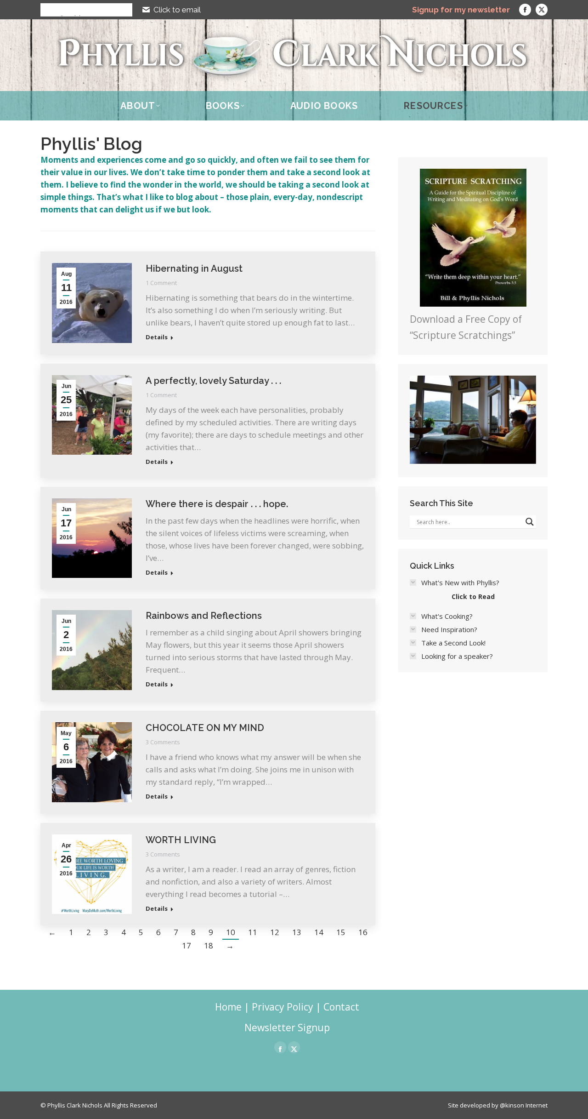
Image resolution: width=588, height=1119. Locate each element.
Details (157, 337)
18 (208, 945)
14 (318, 932)
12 (274, 932)
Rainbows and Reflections (204, 615)
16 (363, 932)
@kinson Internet (524, 1105)
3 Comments (163, 742)
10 (230, 932)
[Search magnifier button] (46, 9)
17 (186, 945)
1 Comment (161, 283)
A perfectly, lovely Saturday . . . (213, 380)
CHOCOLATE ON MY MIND (205, 727)
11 (252, 932)
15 (340, 932)
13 (296, 932)
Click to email (177, 9)
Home (228, 1006)
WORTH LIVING (181, 839)
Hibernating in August (194, 268)
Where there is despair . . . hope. (217, 503)
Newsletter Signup (287, 1027)
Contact (341, 1006)
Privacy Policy (282, 1006)
